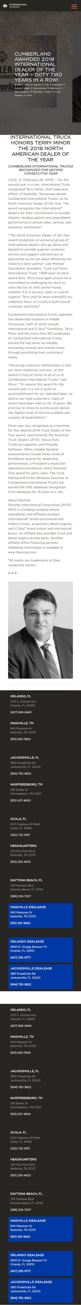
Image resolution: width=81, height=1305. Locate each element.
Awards (37, 85)
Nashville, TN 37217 (23, 855)
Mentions (55, 88)
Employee (57, 85)
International (39, 88)
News (48, 92)
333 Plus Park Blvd (22, 851)
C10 (47, 85)
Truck (29, 95)
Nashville (37, 92)
